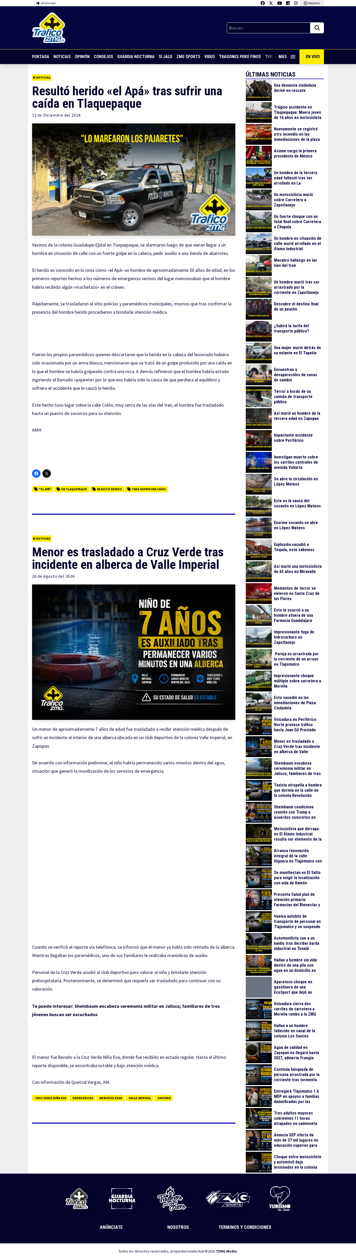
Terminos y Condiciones (244, 1227)
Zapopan (164, 1098)
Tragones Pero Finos (240, 56)
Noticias (62, 56)
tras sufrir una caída (149, 489)
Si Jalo (165, 56)
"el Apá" (45, 489)
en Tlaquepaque (74, 489)
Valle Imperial (140, 1098)
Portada (40, 56)
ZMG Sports (188, 56)
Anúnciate (111, 1227)
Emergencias (82, 1098)
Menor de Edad (110, 1098)
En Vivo (313, 56)
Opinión (82, 56)
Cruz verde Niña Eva (50, 1098)
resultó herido (109, 489)
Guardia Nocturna (136, 56)
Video (209, 56)
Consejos (103, 56)
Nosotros (178, 1227)
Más (283, 56)
